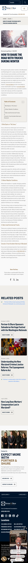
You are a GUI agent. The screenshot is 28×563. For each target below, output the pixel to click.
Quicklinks (5, 494)
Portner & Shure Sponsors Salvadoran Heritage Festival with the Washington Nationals (14, 327)
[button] (7, 335)
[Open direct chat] (24, 528)
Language (23, 494)
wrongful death (21, 86)
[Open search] (25, 3)
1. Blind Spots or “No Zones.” (10, 105)
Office (6, 524)
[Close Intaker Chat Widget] (26, 528)
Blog (9, 19)
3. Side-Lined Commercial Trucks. (12, 112)
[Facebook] (10, 279)
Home (4, 19)
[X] (14, 279)
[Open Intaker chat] (12, 562)
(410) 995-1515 (21, 14)
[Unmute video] (18, 543)
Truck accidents (10, 84)
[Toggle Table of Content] (22, 102)
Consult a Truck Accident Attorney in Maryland (12, 117)
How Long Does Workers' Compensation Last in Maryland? (11, 405)
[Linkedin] (17, 279)
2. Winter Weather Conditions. (11, 109)
